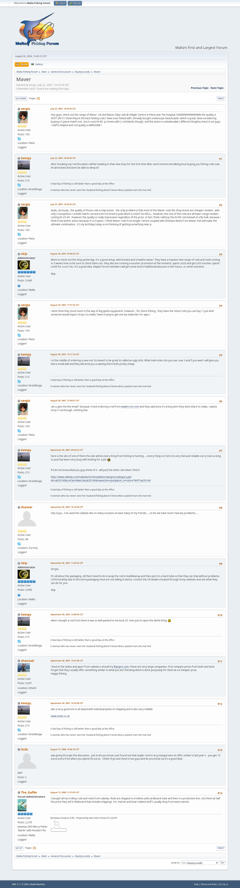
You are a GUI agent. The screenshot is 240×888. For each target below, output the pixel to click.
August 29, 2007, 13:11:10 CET (64, 354)
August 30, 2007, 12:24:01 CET (64, 400)
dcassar (26, 507)
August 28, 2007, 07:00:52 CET (64, 253)
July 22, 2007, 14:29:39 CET (63, 108)
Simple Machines (37, 884)
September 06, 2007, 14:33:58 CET (66, 703)
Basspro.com (121, 666)
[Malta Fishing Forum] (19, 285)
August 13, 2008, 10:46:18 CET (64, 749)
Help (196, 884)
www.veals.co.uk (60, 716)
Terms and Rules (209, 884)
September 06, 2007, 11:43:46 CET (66, 563)
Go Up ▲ (223, 884)
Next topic (217, 88)
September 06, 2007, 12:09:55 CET (66, 614)
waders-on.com (130, 406)
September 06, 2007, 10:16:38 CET (66, 507)
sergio (25, 109)
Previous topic (200, 88)
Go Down (21, 98)
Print (221, 98)
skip (24, 254)
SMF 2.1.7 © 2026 (20, 884)
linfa (24, 749)
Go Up (19, 848)
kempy (26, 158)
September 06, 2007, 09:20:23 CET (66, 449)
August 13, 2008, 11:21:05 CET (64, 792)
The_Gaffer (29, 792)
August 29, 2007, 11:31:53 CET (64, 304)
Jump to (175, 862)
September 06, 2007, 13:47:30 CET (66, 660)
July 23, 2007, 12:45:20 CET (63, 204)
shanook (27, 661)
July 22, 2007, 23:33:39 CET (63, 158)
